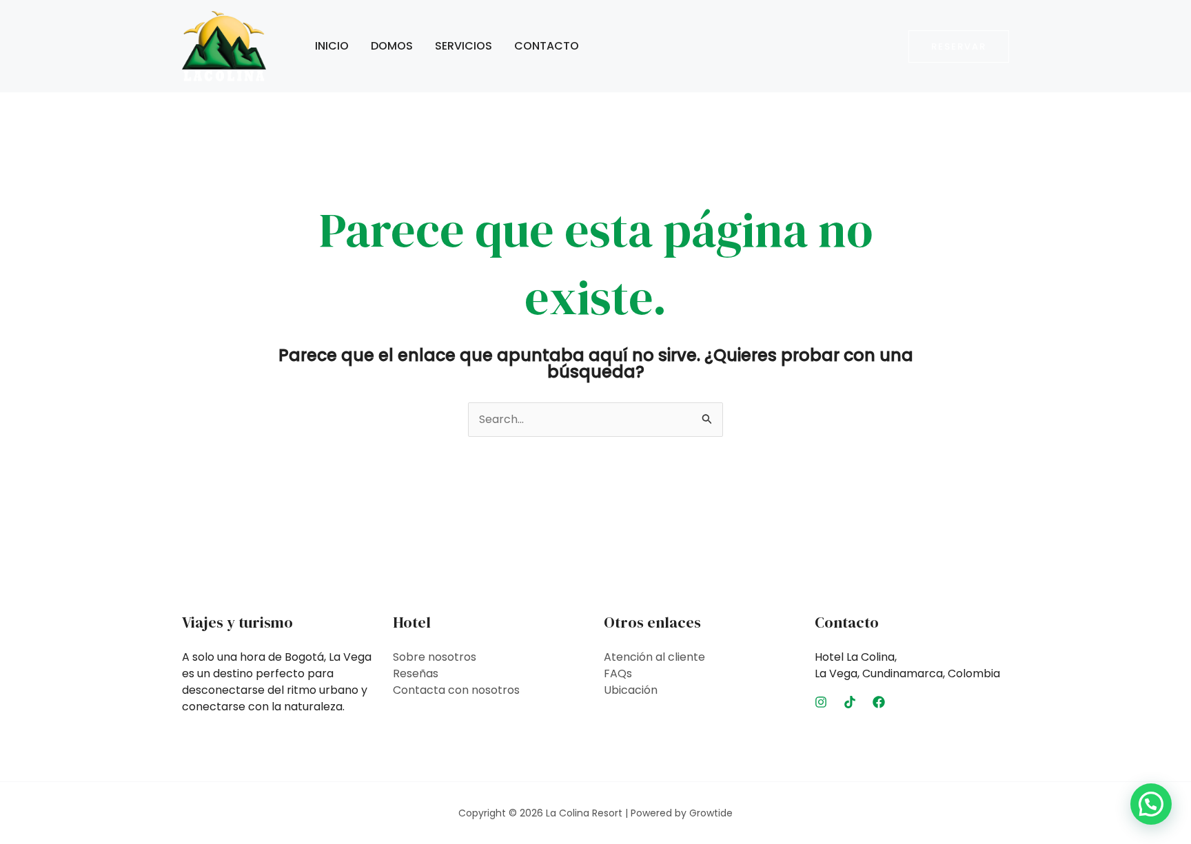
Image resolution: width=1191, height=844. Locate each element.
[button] (958, 46)
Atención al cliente (654, 657)
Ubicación (631, 690)
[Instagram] (821, 702)
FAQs (618, 673)
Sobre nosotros (434, 657)
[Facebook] (879, 702)
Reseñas (415, 673)
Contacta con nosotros (456, 690)
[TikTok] (850, 702)
